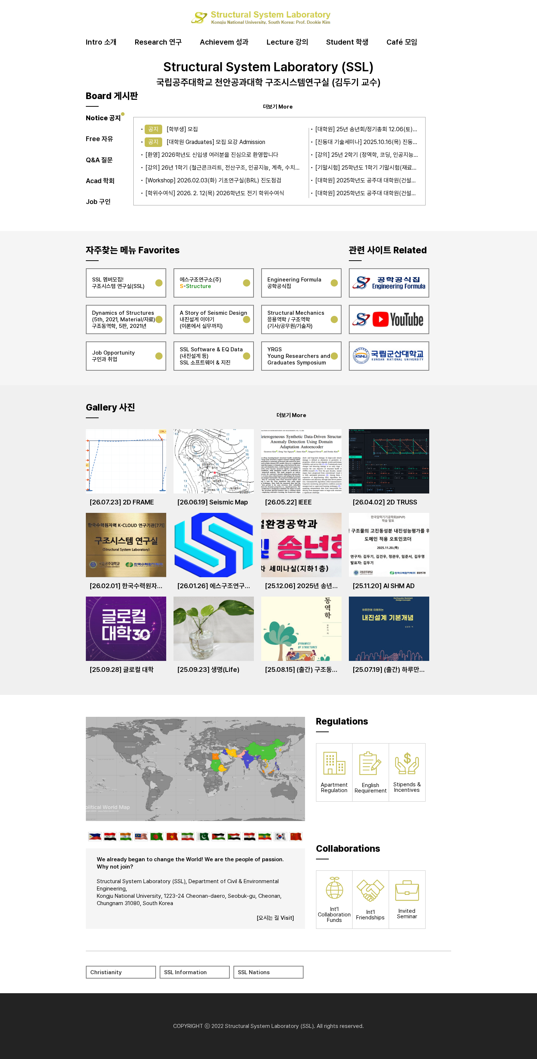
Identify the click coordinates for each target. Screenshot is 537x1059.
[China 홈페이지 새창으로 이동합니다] (295, 836)
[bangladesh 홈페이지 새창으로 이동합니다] (156, 836)
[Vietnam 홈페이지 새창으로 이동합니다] (172, 836)
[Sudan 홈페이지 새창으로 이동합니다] (234, 836)
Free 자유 (99, 139)
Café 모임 (401, 42)
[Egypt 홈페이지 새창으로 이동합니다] (249, 836)
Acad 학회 (100, 181)
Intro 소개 (101, 42)
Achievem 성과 (224, 42)
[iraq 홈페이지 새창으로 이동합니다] (110, 836)
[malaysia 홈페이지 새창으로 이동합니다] (141, 836)
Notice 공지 (103, 118)
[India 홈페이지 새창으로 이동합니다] (125, 836)
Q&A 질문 (99, 160)
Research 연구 (158, 42)
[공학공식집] (389, 283)
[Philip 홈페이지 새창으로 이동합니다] (94, 836)
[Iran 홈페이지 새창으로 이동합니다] (187, 836)
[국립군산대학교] (389, 356)
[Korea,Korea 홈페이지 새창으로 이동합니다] (280, 836)
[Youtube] (389, 319)
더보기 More (278, 106)
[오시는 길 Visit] (275, 918)
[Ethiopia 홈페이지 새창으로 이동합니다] (265, 836)
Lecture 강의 (287, 42)
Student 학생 (347, 42)
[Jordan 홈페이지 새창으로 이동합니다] (218, 836)
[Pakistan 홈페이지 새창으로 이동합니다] (203, 836)
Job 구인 (98, 201)
